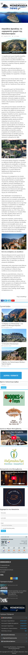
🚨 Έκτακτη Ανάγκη (6, 617)
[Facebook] (14, 578)
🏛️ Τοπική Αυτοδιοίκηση (8, 634)
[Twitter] (16, 578)
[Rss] (11, 578)
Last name (3, 518)
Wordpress (13, 647)
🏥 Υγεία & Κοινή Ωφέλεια (8, 641)
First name (3, 513)
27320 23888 (23, 628)
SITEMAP (2, 572)
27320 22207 (23, 620)
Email (2, 523)
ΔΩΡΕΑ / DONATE (11, 375)
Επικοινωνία (3, 567)
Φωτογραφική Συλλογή (6, 570)
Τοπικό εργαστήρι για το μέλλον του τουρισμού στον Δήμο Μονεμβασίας (17, 592)
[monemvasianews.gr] (14, 5)
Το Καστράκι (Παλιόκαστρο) (10, 344)
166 (26, 630)
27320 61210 (23, 623)
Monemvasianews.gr (14, 648)
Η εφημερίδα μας (5, 565)
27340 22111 (23, 625)
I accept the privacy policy (8, 528)
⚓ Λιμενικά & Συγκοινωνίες (9, 638)
